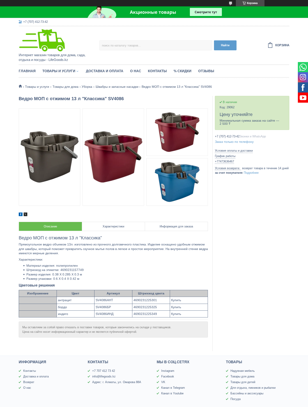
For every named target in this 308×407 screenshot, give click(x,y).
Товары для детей (242, 382)
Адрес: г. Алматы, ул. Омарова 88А (116, 382)
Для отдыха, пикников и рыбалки (253, 387)
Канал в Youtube (172, 393)
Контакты (157, 71)
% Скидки (182, 71)
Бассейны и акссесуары (246, 393)
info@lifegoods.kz (104, 376)
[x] (25, 215)
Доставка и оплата (104, 71)
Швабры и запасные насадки (117, 86)
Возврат (28, 382)
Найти (225, 45)
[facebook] (21, 215)
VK (163, 382)
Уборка (87, 86)
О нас (135, 71)
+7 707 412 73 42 (103, 370)
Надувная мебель (242, 370)
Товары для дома (65, 86)
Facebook (167, 376)
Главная (27, 71)
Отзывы (206, 71)
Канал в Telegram (173, 387)
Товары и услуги (58, 71)
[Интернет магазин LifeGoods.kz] (58, 40)
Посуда (235, 399)
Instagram (167, 370)
